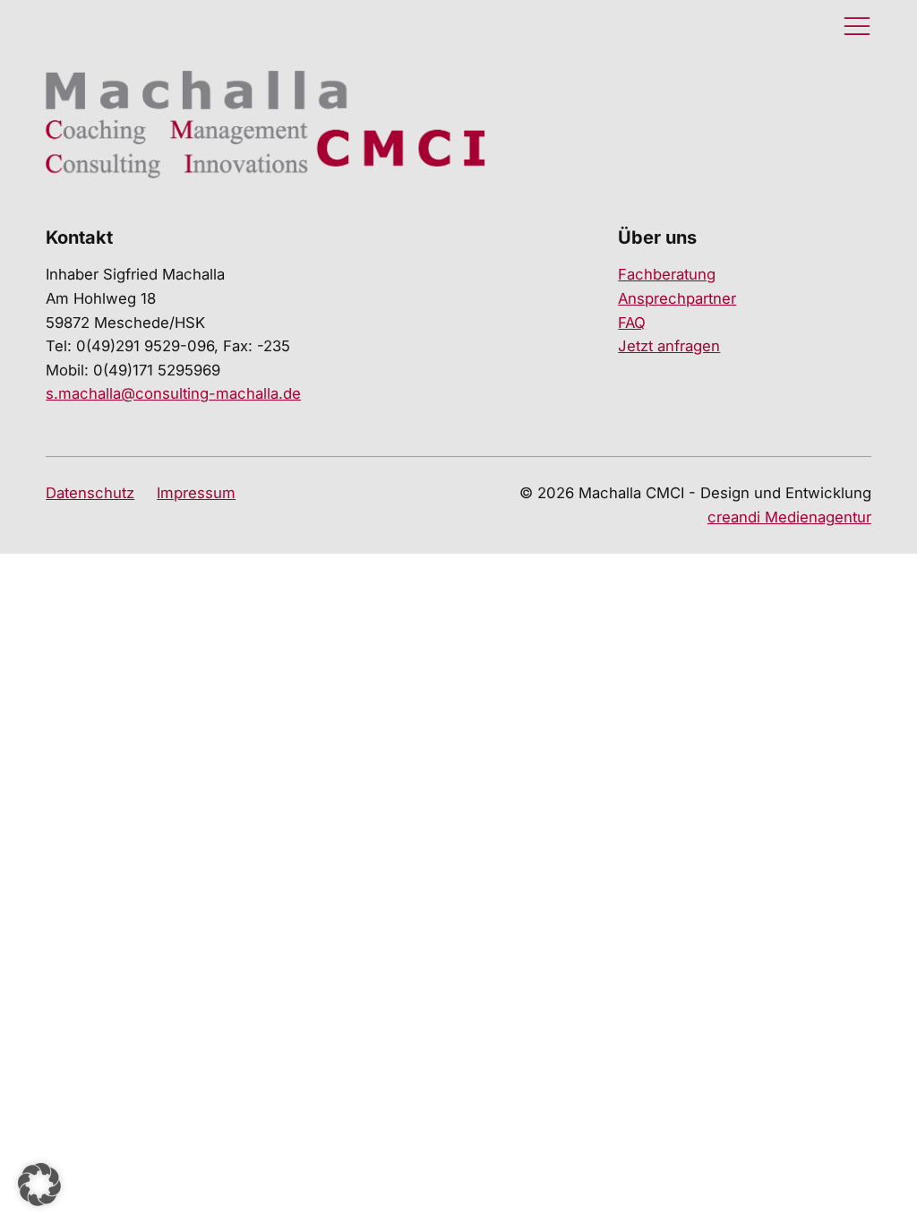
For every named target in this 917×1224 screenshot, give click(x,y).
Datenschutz (90, 493)
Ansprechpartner (677, 298)
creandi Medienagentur (789, 517)
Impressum (196, 493)
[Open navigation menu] (857, 27)
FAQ (632, 323)
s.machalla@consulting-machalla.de (173, 393)
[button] (39, 1184)
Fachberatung (667, 274)
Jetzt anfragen (669, 346)
